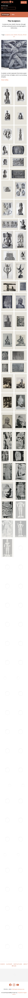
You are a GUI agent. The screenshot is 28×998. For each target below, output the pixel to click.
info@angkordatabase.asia (17, 989)
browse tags (4, 5)
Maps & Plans (18, 964)
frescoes (20, 35)
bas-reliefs (14, 35)
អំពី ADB (14, 966)
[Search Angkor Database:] (2, 8)
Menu (22, 2)
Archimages (5, 14)
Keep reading (4, 80)
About (25, 964)
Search (2, 964)
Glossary (9, 964)
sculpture (7, 35)
